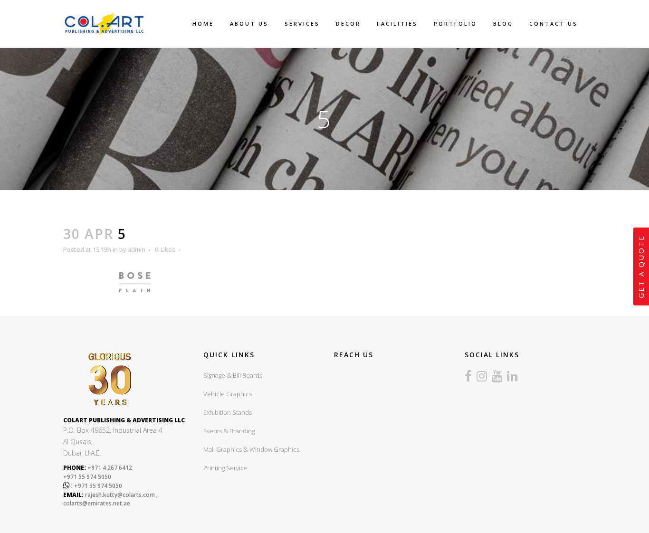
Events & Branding (229, 431)
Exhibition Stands (227, 412)
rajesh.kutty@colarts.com (120, 495)
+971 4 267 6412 (109, 468)
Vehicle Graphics (227, 394)
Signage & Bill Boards (232, 375)
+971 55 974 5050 (87, 477)
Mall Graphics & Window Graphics (251, 449)
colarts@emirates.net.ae (96, 503)
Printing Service (225, 468)
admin (136, 249)
